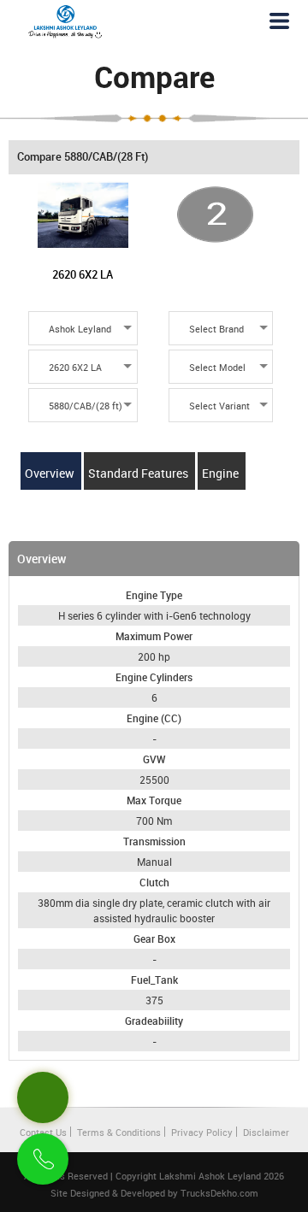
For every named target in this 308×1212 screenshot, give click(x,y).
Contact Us (43, 1132)
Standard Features (139, 473)
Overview (51, 473)
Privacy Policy (202, 1132)
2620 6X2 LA (82, 274)
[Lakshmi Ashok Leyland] (65, 21)
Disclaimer (266, 1132)
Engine (221, 473)
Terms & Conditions (119, 1132)
